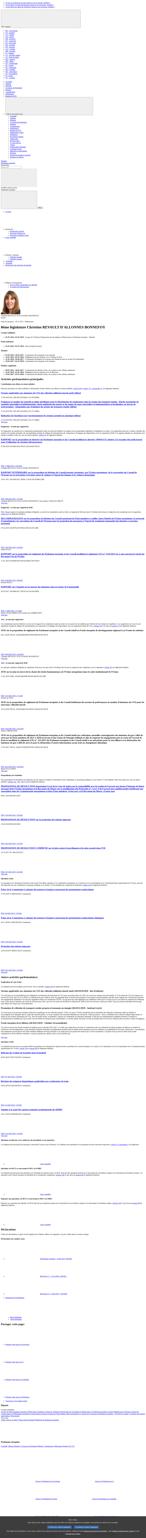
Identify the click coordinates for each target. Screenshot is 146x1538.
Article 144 (23, 1048)
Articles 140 (60, 1175)
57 (105, 626)
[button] (75, 221)
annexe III (33, 1048)
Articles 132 (11, 782)
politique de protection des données (95, 1531)
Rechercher (5, 165)
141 (67, 1175)
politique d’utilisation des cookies (123, 1531)
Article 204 (77, 389)
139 (22, 782)
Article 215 (5, 514)
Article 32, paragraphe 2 (119, 1145)
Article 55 (42, 435)
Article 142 (87, 885)
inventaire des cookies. (73, 1534)
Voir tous (4, 422)
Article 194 (49, 987)
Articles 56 (98, 626)
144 (27, 782)
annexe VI (116, 626)
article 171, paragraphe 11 (93, 389)
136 (18, 782)
